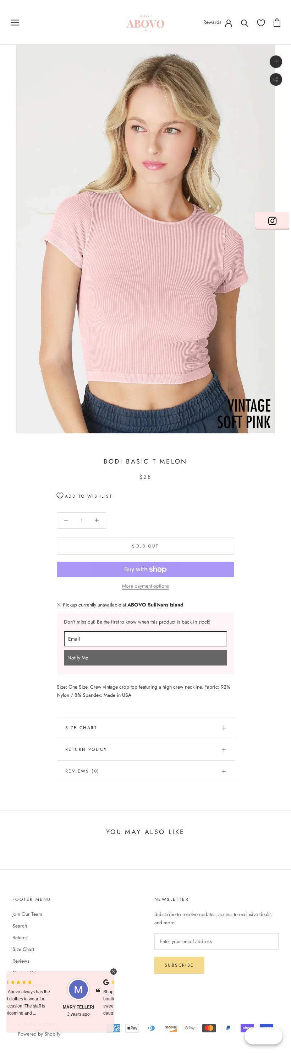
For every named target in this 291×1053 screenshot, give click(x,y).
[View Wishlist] (261, 22)
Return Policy (86, 749)
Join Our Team (27, 914)
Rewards (212, 22)
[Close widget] (113, 972)
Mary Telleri (30, 1007)
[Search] (244, 22)
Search (19, 925)
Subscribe (179, 965)
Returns (20, 937)
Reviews (20, 960)
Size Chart (81, 728)
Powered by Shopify (39, 1033)
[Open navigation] (15, 22)
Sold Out (145, 546)
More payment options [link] (145, 585)
